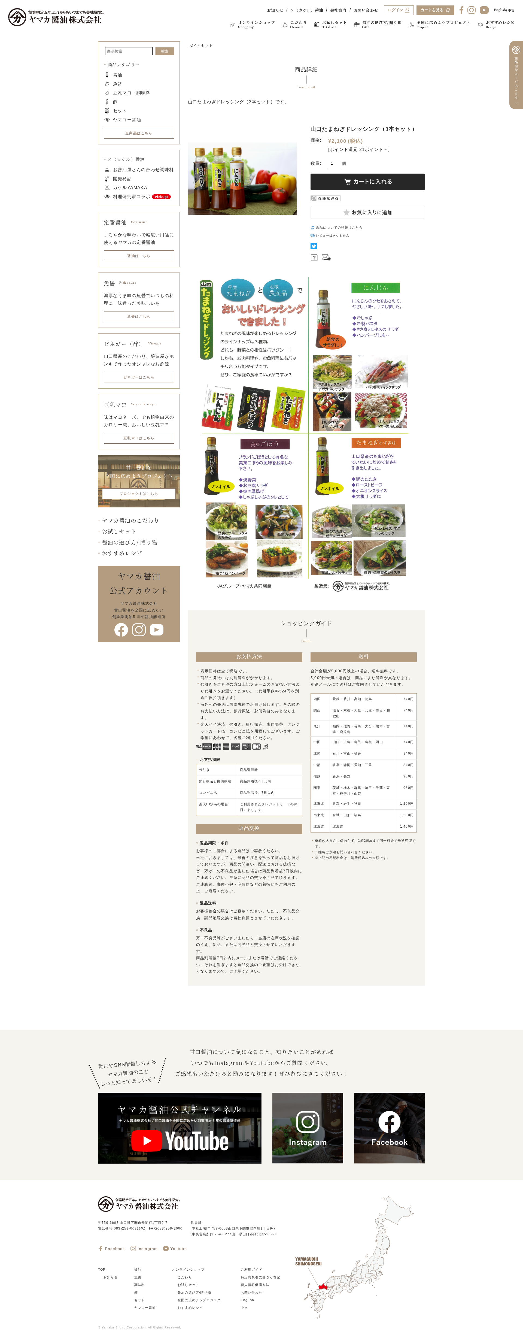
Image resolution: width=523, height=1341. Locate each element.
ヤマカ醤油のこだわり (131, 520)
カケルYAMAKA (130, 187)
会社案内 (338, 10)
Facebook (115, 1248)
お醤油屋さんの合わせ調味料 (143, 169)
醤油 (117, 74)
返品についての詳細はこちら (339, 227)
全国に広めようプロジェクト (201, 1300)
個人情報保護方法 (255, 1285)
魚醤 (117, 83)
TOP (192, 45)
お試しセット (119, 531)
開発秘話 (122, 178)
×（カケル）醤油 (306, 10)
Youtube (178, 1248)
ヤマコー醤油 (127, 119)
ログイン (395, 10)
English (500, 10)
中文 (511, 10)
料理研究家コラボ (132, 196)
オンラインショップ (188, 1270)
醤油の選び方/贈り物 (194, 1292)
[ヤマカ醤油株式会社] (56, 17)
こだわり (185, 1277)
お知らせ (275, 10)
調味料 (139, 1285)
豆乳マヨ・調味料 (132, 92)
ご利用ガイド (251, 1270)
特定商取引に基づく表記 (260, 1277)
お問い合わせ (366, 10)
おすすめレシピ (122, 553)
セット (207, 45)
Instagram (148, 1248)
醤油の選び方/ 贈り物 (130, 542)
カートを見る (432, 10)
